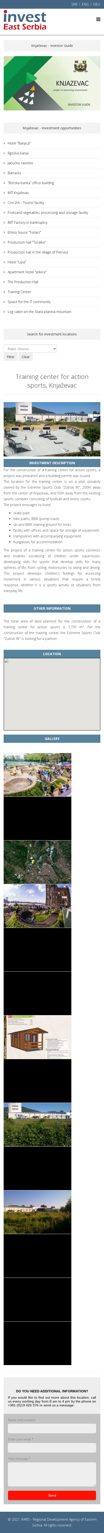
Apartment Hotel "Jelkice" (27, 272)
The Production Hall (22, 282)
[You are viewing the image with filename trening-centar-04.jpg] (37, 906)
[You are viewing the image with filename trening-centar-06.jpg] (37, 993)
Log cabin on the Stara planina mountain (39, 311)
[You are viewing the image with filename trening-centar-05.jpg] (37, 949)
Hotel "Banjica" (19, 143)
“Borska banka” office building (30, 183)
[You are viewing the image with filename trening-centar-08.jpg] (37, 1081)
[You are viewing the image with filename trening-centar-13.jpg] (37, 1299)
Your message (19, 1459)
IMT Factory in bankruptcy (27, 222)
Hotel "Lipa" (16, 262)
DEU (96, 4)
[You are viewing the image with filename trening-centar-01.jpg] (37, 774)
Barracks (14, 173)
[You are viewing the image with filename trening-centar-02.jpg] (37, 818)
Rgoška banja (18, 153)
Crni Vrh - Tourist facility (25, 202)
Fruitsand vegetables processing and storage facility (47, 212)
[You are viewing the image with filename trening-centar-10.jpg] (37, 1168)
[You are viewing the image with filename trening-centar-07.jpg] (37, 1037)
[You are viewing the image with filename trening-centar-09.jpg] (37, 1124)
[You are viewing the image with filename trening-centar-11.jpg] (37, 1212)
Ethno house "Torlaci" (24, 232)
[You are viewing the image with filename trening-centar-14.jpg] (37, 1343)
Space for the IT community (29, 301)
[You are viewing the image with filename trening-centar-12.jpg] (37, 1256)
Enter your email (20, 1439)
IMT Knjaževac (18, 192)
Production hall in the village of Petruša (37, 252)
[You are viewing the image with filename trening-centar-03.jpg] (37, 862)
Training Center (19, 291)
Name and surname (21, 1420)
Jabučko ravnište (20, 163)
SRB (74, 4)
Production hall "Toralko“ (26, 242)
